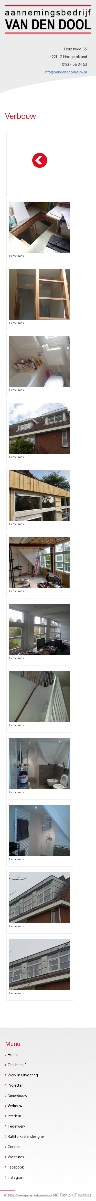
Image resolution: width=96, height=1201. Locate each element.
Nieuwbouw (17, 1095)
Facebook (16, 1167)
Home (13, 1054)
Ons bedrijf (17, 1065)
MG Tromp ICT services (72, 1194)
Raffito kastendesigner (26, 1136)
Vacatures (16, 1157)
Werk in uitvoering (23, 1075)
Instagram (16, 1177)
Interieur (14, 1116)
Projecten (16, 1085)
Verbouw (15, 1106)
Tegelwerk (16, 1126)
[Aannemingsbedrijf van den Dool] (48, 26)
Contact (14, 1146)
